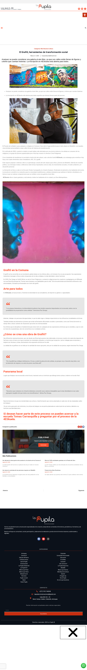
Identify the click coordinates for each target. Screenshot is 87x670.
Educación (63, 557)
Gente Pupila (23, 561)
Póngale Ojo (63, 576)
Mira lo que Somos (63, 569)
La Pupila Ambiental (24, 565)
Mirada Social (24, 574)
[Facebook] (79, 9)
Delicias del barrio (24, 557)
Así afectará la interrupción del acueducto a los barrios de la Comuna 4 (22, 460)
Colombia (63, 553)
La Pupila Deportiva (63, 565)
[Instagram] (85, 9)
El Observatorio (24, 559)
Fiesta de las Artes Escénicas (52, 470)
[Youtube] (82, 9)
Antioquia (24, 553)
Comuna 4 (24, 555)
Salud (23, 580)
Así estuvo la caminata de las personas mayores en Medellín (19, 470)
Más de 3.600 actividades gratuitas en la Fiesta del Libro (60, 460)
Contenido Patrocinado (63, 555)
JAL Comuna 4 (63, 563)
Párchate (24, 576)
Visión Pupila (23, 582)
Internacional (24, 563)
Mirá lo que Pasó (23, 569)
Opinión (63, 574)
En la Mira (63, 559)
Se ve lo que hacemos (63, 580)
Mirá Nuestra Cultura (47, 48)
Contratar (43, 445)
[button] (85, 15)
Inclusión (63, 561)
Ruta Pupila (63, 578)
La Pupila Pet (23, 567)
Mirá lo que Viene (24, 571)
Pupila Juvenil (24, 578)
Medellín (63, 567)
